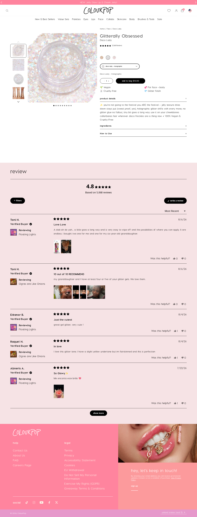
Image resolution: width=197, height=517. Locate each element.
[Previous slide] (1, 2)
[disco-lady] (108, 57)
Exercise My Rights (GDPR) (81, 483)
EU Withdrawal (74, 470)
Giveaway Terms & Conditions (84, 488)
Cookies (69, 465)
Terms (68, 450)
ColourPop (22, 513)
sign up (134, 486)
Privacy (69, 455)
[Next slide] (195, 2)
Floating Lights (27, 234)
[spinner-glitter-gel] (101, 57)
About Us (19, 455)
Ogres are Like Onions (32, 283)
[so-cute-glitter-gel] (114, 57)
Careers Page (22, 465)
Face (109, 29)
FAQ (15, 460)
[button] (53, 105)
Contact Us (20, 450)
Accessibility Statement (80, 460)
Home (102, 29)
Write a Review (178, 201)
